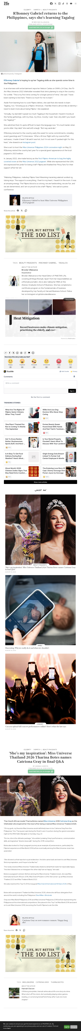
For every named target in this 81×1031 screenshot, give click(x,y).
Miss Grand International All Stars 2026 (52, 884)
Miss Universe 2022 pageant (34, 161)
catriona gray (42, 982)
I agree (67, 1027)
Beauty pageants (28, 263)
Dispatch (37, 10)
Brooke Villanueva (41, 22)
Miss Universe (49, 821)
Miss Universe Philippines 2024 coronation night (42, 147)
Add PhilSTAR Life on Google (39, 27)
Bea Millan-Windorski (44, 895)
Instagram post (29, 142)
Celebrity (27, 10)
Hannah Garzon (41, 766)
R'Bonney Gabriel (11, 80)
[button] (75, 3)
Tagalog (63, 263)
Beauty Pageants (50, 10)
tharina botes (57, 982)
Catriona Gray (66, 821)
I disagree (73, 1027)
